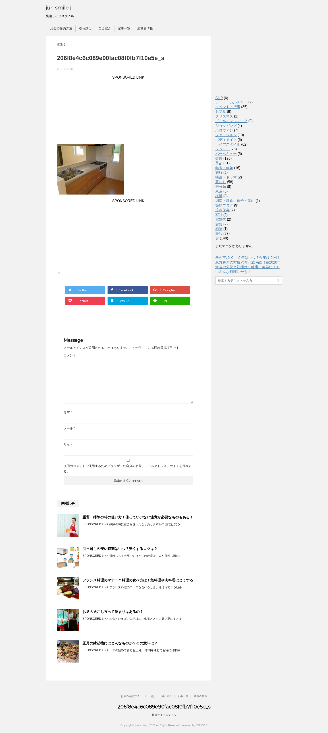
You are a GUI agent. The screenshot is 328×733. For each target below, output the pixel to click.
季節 (218, 163)
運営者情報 (145, 28)
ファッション (226, 135)
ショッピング (226, 126)
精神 (218, 229)
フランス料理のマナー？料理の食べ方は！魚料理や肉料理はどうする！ (140, 580)
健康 (218, 158)
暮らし (220, 182)
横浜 (218, 196)
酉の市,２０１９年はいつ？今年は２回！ (247, 258)
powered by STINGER (194, 725)
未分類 (220, 186)
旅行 (218, 172)
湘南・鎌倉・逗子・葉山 (235, 201)
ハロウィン (224, 130)
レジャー (222, 149)
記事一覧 (124, 28)
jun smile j (58, 8)
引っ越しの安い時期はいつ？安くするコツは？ (120, 549)
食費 (218, 224)
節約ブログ (224, 205)
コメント (70, 355)
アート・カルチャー (231, 102)
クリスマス (224, 116)
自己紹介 (104, 28)
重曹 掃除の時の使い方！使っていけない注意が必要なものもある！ (138, 517)
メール (69, 428)
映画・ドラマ (226, 177)
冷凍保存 (222, 210)
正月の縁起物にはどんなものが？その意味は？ (120, 643)
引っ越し (85, 28)
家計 (218, 215)
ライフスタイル (227, 144)
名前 (68, 412)
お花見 (220, 111)
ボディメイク (226, 140)
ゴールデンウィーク (231, 121)
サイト (68, 444)
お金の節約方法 (61, 28)
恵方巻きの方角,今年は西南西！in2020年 (248, 262)
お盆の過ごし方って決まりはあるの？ (113, 612)
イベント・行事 (227, 107)
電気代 (220, 219)
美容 (218, 233)
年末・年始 (224, 168)
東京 (218, 191)
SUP (219, 98)
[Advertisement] (128, 111)
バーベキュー (226, 154)
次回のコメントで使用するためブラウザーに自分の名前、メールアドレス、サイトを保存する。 (128, 468)
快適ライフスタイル (164, 714)
